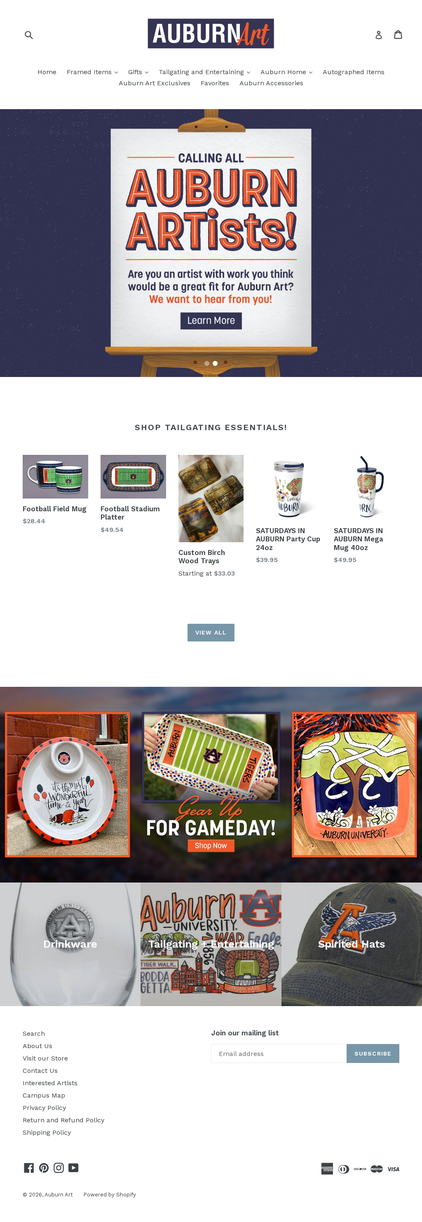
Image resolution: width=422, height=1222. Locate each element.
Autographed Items (353, 72)
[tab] (206, 363)
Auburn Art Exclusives (154, 83)
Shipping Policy (47, 1132)
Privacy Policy (44, 1108)
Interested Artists (50, 1083)
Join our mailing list (245, 1033)
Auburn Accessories (271, 83)
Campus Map (44, 1095)
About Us (37, 1046)
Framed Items (94, 72)
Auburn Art (59, 1195)
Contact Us (40, 1071)
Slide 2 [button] (215, 363)
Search (34, 1033)
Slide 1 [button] (206, 363)
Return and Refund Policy (63, 1120)
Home (47, 72)
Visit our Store (45, 1058)
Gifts (140, 72)
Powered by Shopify (109, 1195)
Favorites (215, 83)
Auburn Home (288, 72)
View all (211, 632)
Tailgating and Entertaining (206, 72)
